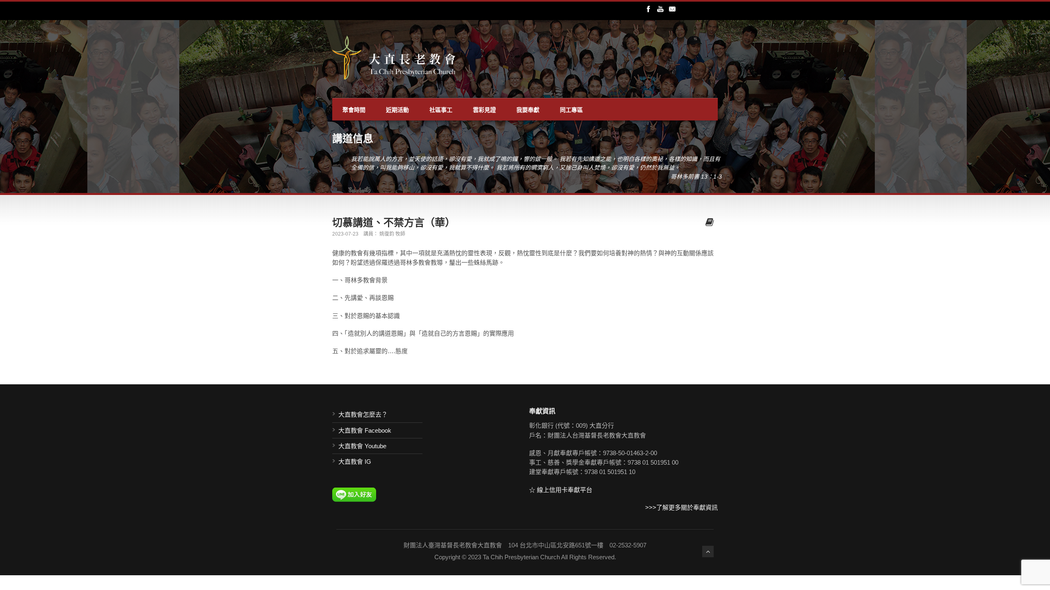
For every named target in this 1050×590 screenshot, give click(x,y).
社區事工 (440, 109)
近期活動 (397, 109)
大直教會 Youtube (362, 445)
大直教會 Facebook (364, 430)
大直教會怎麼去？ (363, 414)
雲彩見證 (484, 109)
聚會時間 (353, 109)
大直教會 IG (354, 461)
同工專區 (571, 109)
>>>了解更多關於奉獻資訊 (681, 507)
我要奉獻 (527, 109)
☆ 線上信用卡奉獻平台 (560, 489)
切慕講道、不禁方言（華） (393, 222)
